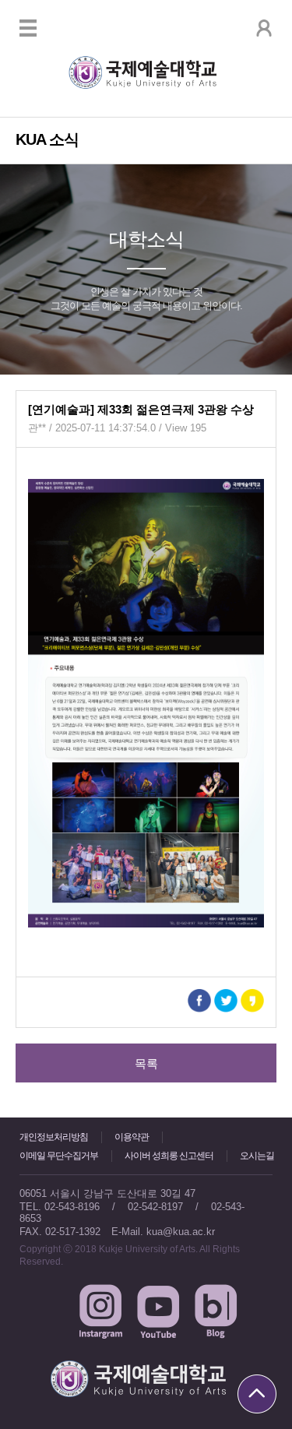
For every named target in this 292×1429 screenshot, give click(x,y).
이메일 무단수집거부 (58, 1155)
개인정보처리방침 (53, 1137)
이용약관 (131, 1137)
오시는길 (257, 1155)
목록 (146, 1063)
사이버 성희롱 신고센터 (169, 1155)
